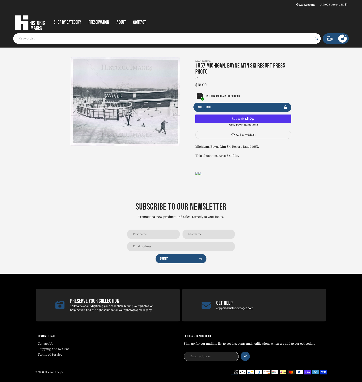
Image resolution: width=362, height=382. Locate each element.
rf (196, 78)
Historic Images (54, 372)
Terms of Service (50, 354)
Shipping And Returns (53, 349)
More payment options (243, 124)
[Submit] (245, 356)
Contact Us (45, 343)
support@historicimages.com (234, 308)
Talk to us (76, 305)
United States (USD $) (333, 4)
